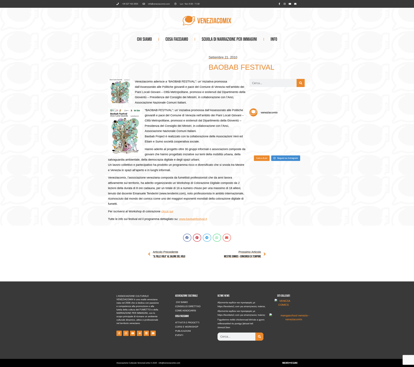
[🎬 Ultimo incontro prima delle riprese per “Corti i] (296, 136)
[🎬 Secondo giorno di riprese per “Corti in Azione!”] (258, 136)
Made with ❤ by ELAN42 (290, 363)
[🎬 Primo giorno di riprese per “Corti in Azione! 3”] (277, 136)
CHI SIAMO (144, 39)
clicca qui (167, 211)
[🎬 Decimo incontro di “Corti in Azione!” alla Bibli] (277, 148)
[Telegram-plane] (139, 333)
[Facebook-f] (279, 4)
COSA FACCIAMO (176, 39)
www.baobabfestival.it (193, 219)
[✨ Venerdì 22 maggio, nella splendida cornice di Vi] (258, 125)
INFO (274, 39)
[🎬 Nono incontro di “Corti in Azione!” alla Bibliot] (296, 148)
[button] (187, 238)
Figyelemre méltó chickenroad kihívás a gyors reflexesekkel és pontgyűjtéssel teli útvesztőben (241, 323)
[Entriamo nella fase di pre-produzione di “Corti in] (258, 148)
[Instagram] (284, 4)
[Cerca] (301, 83)
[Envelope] (295, 4)
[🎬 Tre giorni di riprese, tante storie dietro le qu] (277, 125)
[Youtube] (290, 4)
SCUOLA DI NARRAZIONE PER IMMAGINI (229, 39)
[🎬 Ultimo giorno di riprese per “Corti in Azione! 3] (296, 125)
